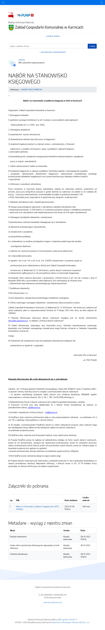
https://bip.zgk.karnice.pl (18, 320)
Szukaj (92, 46)
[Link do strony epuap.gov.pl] (25, 15)
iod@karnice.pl (51, 412)
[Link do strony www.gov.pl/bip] (12, 15)
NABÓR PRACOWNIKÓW (31, 89)
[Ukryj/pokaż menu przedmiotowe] (3, 2)
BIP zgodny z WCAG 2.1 (68, 619)
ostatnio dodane (53, 36)
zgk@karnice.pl (34, 407)
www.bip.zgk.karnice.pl (52, 602)
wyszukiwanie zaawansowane (53, 52)
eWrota (22, 60)
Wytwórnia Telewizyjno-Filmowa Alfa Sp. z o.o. (71, 622)
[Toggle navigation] (101, 2)
